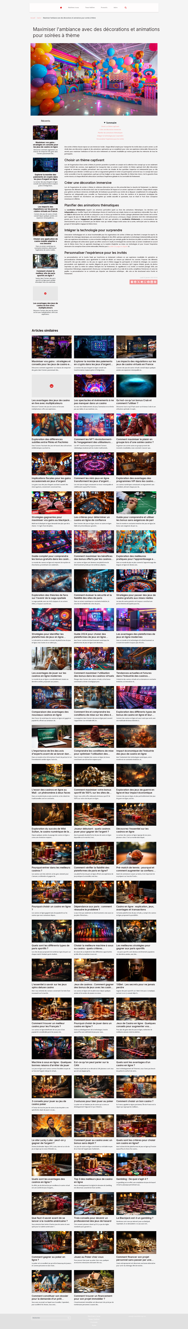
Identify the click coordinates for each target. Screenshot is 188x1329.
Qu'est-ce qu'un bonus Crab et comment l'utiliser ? (134, 402)
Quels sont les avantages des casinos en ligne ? (48, 1180)
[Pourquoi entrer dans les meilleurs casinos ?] (52, 853)
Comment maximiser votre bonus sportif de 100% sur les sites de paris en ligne (92, 792)
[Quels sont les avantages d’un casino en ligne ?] (136, 1048)
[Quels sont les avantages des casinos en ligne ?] (52, 1164)
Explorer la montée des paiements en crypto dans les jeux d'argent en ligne (45, 176)
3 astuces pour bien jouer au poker (93, 1101)
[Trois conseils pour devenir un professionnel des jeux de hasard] (94, 1203)
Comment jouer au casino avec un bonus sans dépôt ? (93, 1141)
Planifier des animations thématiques (110, 132)
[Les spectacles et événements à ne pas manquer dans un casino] (94, 385)
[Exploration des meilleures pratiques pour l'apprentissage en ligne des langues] (136, 541)
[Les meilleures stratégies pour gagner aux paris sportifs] (136, 931)
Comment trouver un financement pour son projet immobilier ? (93, 1297)
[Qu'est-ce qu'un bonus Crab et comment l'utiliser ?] (136, 385)
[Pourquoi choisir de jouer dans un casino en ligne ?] (94, 1009)
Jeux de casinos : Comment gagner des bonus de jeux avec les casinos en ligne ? (94, 987)
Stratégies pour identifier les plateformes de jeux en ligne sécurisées (48, 637)
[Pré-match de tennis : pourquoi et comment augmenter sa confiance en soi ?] (136, 853)
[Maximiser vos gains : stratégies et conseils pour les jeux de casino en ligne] (45, 132)
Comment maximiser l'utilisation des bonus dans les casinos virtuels (94, 674)
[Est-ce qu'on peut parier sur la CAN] (94, 1048)
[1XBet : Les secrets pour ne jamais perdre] (136, 970)
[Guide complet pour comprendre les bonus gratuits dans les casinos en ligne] (52, 541)
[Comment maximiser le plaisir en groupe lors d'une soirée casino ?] (136, 424)
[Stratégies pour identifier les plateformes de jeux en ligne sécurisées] (52, 619)
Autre (115, 7)
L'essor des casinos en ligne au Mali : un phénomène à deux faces (51, 791)
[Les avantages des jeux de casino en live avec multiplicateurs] (45, 293)
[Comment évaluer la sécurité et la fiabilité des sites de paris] (94, 580)
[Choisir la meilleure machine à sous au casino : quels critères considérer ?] (94, 931)
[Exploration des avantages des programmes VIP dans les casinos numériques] (136, 463)
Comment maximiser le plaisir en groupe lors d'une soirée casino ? (135, 441)
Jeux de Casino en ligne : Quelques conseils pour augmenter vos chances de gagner (136, 1026)
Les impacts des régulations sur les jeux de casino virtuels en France (45, 209)
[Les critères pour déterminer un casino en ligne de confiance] (94, 502)
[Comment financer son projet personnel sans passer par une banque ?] (136, 1242)
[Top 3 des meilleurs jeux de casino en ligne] (94, 1164)
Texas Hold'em (90, 7)
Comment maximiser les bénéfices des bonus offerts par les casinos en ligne (93, 559)
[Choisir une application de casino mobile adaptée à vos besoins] (45, 229)
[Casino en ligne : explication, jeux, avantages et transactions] (136, 892)
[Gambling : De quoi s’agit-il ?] (136, 1164)
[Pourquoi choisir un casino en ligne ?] (52, 892)
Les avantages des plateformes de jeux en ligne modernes (135, 635)
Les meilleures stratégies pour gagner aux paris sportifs (133, 947)
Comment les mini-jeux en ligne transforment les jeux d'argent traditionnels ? (91, 481)
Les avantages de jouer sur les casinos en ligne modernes (49, 674)
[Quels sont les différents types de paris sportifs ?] (52, 931)
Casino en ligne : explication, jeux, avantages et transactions (135, 908)
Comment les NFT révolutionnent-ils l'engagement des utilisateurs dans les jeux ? (93, 442)
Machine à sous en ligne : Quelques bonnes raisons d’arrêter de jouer (51, 1064)
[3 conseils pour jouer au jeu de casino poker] (52, 1086)
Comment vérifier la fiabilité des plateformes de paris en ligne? (91, 869)
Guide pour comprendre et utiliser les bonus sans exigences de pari (135, 518)
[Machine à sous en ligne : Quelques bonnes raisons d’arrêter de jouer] (52, 1048)
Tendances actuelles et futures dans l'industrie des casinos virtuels (133, 676)
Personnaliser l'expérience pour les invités (110, 139)
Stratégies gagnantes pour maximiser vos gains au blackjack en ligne (50, 520)
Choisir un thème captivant (110, 126)
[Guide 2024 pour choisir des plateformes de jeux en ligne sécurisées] (94, 619)
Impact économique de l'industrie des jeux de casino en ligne (135, 752)
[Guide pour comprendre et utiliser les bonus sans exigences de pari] (136, 502)
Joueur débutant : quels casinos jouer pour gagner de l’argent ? (92, 830)
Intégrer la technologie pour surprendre (110, 136)
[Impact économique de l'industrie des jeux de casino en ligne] (136, 736)
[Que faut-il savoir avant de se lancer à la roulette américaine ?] (52, 1203)
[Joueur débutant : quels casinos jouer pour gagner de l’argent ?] (94, 814)
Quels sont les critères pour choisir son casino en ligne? (135, 1141)
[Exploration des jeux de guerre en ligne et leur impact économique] (136, 775)
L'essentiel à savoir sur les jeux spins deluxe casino (49, 986)
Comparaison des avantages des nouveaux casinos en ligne (50, 713)
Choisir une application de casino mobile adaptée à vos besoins (45, 241)
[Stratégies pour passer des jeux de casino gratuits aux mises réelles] (136, 580)
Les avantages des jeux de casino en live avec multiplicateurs (45, 305)
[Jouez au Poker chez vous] (94, 1242)
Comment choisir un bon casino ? (134, 1101)
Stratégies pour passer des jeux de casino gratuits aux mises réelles (136, 596)
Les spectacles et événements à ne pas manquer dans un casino (94, 402)
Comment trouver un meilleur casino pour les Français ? (48, 1025)
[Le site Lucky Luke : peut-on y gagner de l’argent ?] (52, 1125)
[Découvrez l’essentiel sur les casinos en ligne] (136, 814)
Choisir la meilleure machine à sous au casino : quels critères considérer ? (93, 948)
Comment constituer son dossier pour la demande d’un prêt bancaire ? (50, 1298)
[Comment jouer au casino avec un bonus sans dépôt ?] (94, 1125)
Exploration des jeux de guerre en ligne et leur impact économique (135, 791)
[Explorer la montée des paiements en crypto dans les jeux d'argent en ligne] (45, 165)
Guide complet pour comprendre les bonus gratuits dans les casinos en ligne (51, 559)
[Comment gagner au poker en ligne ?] (52, 1242)
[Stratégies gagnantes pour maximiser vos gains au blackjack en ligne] (52, 502)
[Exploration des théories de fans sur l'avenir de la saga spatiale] (52, 580)
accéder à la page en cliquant (118, 246)
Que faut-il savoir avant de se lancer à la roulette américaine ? (50, 1219)
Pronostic (104, 7)
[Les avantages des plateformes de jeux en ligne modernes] (136, 619)
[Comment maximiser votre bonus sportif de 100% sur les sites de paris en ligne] (94, 775)
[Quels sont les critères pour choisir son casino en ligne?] (136, 1125)
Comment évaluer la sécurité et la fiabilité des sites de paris (93, 596)
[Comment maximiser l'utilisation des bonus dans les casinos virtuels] (94, 658)
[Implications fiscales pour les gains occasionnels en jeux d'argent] (52, 463)
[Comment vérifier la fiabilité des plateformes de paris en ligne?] (94, 853)
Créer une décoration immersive (110, 129)
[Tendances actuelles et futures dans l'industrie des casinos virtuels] (136, 658)
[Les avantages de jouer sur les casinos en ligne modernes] (52, 658)
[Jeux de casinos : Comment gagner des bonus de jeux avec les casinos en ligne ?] (94, 970)
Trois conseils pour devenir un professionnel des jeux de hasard (92, 1219)
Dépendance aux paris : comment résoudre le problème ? (93, 908)
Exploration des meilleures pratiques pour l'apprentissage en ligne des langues (135, 559)
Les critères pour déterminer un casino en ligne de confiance (92, 518)
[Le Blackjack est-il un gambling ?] (136, 1203)
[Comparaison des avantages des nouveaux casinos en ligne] (52, 697)
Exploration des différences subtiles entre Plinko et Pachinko (50, 441)
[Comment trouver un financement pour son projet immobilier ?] (94, 1281)
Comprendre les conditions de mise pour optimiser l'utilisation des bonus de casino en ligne (93, 753)
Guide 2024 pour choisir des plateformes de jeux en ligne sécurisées (90, 637)
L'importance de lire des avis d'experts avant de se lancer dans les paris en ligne (51, 753)
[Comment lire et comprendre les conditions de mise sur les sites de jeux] (94, 697)
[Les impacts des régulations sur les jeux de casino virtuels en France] (45, 197)
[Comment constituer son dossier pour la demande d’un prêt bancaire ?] (52, 1281)
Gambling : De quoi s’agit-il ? (132, 1179)
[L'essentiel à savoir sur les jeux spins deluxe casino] (52, 970)
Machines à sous (73, 7)
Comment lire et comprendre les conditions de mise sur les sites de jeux (93, 714)
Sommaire (111, 123)
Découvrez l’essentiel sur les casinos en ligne (132, 830)
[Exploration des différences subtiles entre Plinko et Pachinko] (52, 424)
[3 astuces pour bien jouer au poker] (94, 1086)
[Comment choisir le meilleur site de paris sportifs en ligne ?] (45, 261)
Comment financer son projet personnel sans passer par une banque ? (133, 1259)
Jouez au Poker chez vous (88, 1256)
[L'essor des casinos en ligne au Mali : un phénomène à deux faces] (52, 775)
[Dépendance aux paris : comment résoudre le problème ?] (94, 892)
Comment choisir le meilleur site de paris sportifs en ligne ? (45, 273)
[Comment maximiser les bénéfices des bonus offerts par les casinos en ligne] (94, 541)
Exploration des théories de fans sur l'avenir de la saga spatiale (50, 596)
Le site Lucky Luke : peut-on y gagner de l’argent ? (49, 1141)
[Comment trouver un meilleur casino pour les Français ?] (52, 1009)
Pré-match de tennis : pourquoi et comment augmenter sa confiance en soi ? (135, 870)
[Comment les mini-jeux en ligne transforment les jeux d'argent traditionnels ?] (94, 463)
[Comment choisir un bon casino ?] (136, 1086)
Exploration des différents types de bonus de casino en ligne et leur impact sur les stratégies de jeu (136, 714)
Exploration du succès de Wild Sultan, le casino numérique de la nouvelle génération (50, 831)
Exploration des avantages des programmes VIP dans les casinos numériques (135, 481)
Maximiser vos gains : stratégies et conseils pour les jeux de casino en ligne (45, 144)
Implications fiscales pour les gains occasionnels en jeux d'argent (51, 480)
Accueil (33, 18)
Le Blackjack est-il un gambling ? (134, 1218)
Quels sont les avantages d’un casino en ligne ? (133, 1064)
